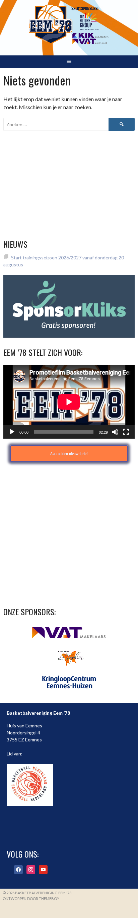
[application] (69, 402)
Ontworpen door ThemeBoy (31, 898)
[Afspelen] (12, 432)
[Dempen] (115, 432)
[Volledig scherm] (126, 432)
